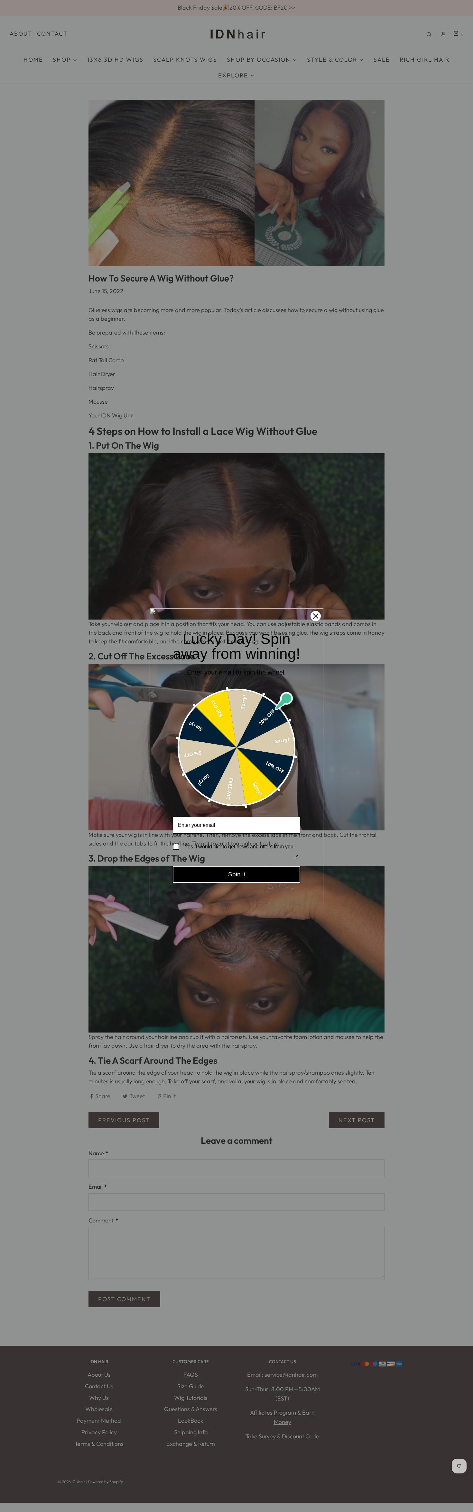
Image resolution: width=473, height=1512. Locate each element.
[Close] (315, 616)
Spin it (236, 874)
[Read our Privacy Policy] (296, 857)
